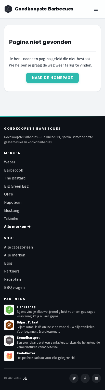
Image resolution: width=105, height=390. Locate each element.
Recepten (12, 279)
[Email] (96, 378)
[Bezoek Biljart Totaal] (9, 325)
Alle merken (14, 254)
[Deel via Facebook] (85, 378)
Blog (8, 263)
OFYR (8, 194)
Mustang (11, 210)
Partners (11, 271)
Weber (9, 161)
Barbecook (13, 170)
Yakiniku (11, 218)
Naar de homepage (52, 78)
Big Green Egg (16, 186)
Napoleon (12, 202)
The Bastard (14, 177)
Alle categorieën (18, 247)
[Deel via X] (73, 378)
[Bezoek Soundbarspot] (9, 340)
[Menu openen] (96, 9)
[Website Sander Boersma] (25, 378)
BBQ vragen (14, 287)
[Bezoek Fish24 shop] (9, 310)
